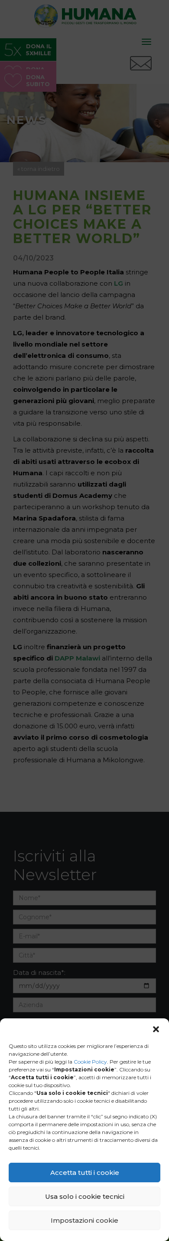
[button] (156, 1029)
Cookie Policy (90, 1061)
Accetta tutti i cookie (84, 1172)
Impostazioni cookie (84, 1220)
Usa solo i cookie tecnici (84, 1196)
